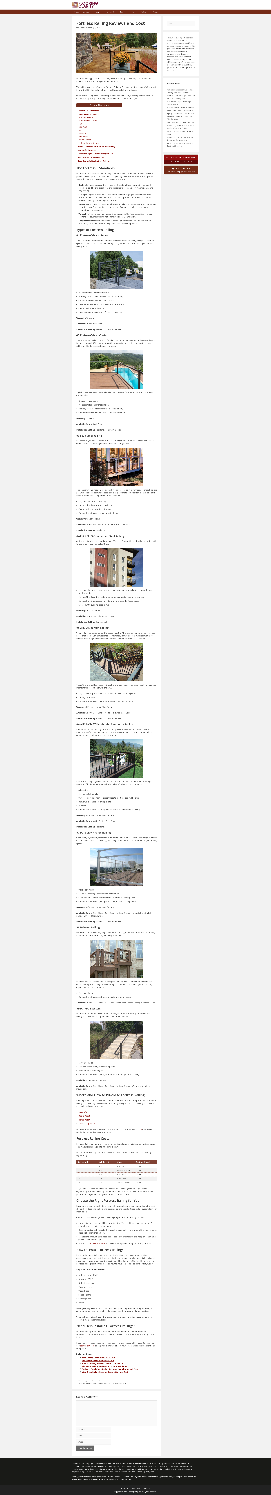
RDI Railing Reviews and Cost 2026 (98, 1360)
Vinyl (97, 12)
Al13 (80, 130)
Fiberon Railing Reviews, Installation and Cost (103, 1363)
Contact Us (146, 1488)
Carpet (122, 12)
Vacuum (155, 12)
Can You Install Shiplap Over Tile (180, 122)
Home (76, 12)
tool (139, 1129)
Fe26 (80, 124)
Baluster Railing (85, 140)
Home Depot (84, 1119)
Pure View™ (83, 136)
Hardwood (110, 12)
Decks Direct (84, 1116)
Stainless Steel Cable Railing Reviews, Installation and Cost (110, 1369)
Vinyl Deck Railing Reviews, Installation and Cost (105, 1372)
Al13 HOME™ (84, 133)
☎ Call (181, 170)
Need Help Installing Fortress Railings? (93, 161)
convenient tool (87, 1345)
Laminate (86, 12)
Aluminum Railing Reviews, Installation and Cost (105, 1366)
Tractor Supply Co (86, 1123)
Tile (132, 12)
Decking (143, 12)
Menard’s (82, 1112)
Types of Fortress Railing (88, 114)
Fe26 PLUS (83, 127)
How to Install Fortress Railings (90, 157)
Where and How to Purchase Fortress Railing (96, 146)
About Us (124, 1488)
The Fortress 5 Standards (88, 111)
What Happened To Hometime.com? (92, 1381)
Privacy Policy (135, 1488)
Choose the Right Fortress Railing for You (95, 154)
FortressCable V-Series (88, 120)
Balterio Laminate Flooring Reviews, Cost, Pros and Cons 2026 (102, 1383)
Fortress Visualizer (97, 1243)
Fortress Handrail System (89, 143)
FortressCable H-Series (88, 117)
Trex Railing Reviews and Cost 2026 (98, 1357)
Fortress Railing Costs (86, 150)
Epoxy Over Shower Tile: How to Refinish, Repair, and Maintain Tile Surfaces (180, 116)
